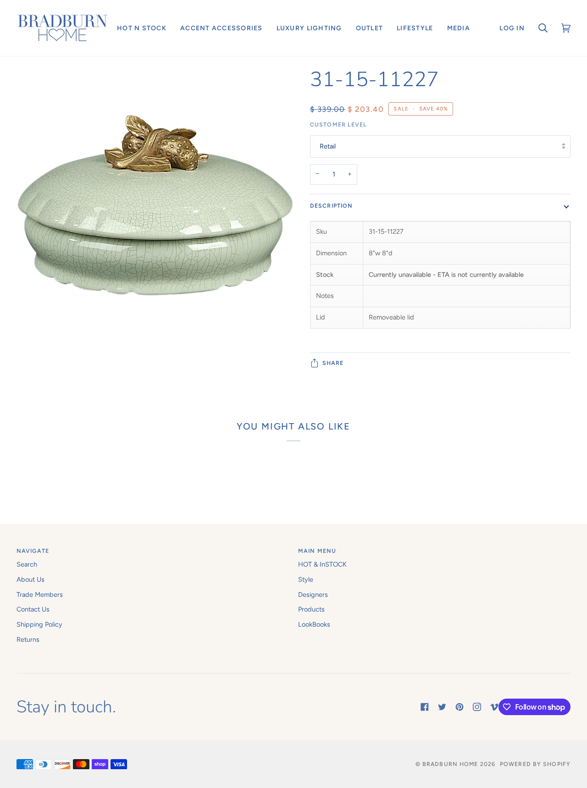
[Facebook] (425, 707)
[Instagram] (477, 707)
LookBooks (314, 624)
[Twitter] (442, 707)
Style (305, 579)
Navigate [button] (33, 550)
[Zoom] (155, 205)
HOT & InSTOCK (322, 564)
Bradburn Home (450, 763)
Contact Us (33, 609)
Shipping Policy (39, 624)
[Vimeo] (494, 707)
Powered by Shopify (535, 763)
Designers (313, 594)
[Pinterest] (459, 707)
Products (311, 609)
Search (27, 564)
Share (333, 362)
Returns (28, 639)
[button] (141, 28)
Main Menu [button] (317, 550)
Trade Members (40, 594)
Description (331, 205)
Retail (328, 146)
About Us (30, 579)
